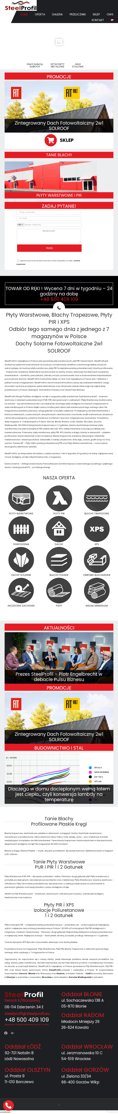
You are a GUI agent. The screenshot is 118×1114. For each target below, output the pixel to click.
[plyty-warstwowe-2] (51, 162)
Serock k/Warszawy (22, 1000)
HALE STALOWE (78, 65)
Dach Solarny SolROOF (35, 65)
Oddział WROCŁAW (87, 1047)
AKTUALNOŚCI (59, 628)
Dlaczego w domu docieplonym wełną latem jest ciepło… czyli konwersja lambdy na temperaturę (59, 794)
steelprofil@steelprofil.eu (27, 1013)
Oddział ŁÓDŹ (23, 1047)
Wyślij (49, 248)
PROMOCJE (59, 76)
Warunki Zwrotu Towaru (37, 1024)
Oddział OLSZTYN (27, 1070)
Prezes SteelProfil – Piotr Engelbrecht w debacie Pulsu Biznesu (59, 677)
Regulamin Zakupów (15, 1024)
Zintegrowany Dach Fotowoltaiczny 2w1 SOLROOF (59, 126)
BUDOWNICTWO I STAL (59, 748)
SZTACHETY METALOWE (57, 65)
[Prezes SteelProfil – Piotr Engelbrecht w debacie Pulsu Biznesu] (59, 658)
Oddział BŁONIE (81, 994)
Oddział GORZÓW (85, 1070)
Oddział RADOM (82, 1015)
